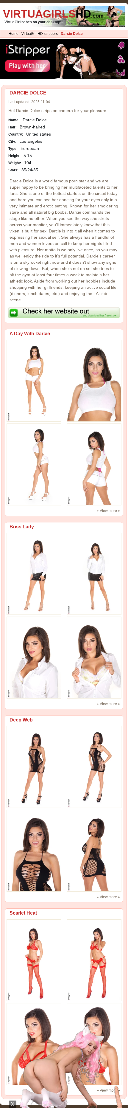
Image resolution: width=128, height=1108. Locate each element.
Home (13, 34)
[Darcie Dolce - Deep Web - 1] (94, 767)
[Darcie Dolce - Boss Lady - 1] (94, 574)
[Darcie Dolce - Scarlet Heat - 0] (34, 960)
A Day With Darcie (30, 333)
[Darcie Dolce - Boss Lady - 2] (34, 657)
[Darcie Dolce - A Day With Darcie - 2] (34, 464)
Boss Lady (22, 526)
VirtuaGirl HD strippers (39, 34)
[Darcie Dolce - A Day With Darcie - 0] (34, 380)
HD (53, 14)
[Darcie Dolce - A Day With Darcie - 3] (94, 464)
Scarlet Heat (23, 912)
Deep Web (21, 719)
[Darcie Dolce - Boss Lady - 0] (34, 574)
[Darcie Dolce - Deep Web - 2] (34, 850)
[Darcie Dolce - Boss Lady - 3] (94, 657)
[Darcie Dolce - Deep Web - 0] (34, 767)
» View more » (108, 511)
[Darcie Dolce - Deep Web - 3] (94, 850)
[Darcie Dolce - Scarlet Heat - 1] (94, 960)
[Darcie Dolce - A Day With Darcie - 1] (94, 380)
